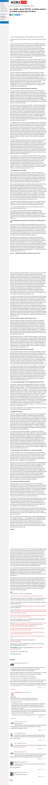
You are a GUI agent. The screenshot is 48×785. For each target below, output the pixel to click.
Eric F (15, 733)
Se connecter (3, 1)
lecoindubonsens (18, 692)
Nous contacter (3, 14)
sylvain (16, 721)
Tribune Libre (3, 6)
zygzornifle (16, 772)
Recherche (2, 19)
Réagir (11, 780)
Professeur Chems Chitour (28, 6)
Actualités (2, 4)
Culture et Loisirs (4, 8)
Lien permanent (43, 687)
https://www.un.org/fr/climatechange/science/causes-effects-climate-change (27, 596)
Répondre (39, 687)
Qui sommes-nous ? (4, 10)
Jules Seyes (16, 663)
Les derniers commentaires (3, 17)
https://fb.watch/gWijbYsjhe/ (16, 641)
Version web (4, 22)
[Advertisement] (28, 26)
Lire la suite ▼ (13, 689)
